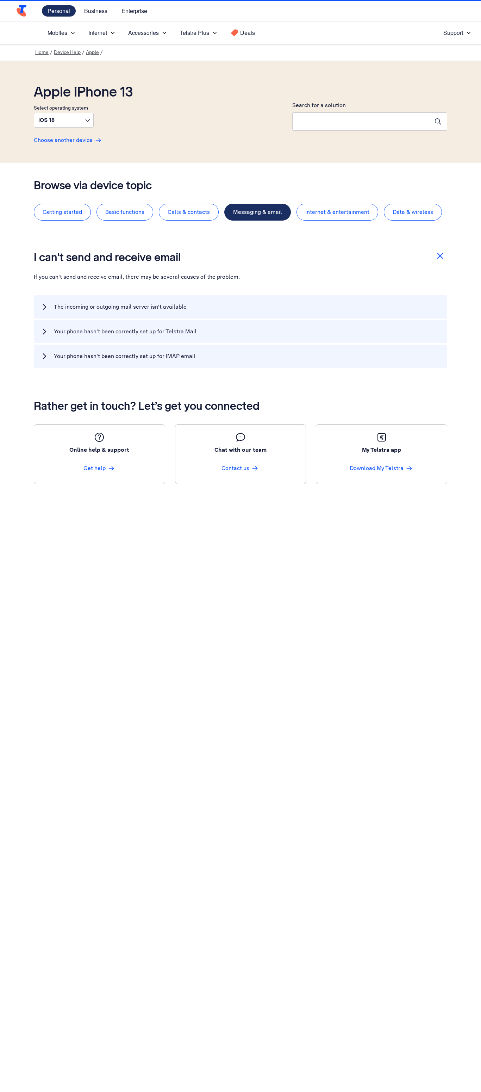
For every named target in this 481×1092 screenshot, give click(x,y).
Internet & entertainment (337, 212)
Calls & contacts (189, 212)
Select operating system (61, 108)
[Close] (440, 256)
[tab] (62, 212)
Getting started (62, 212)
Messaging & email (257, 212)
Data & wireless (413, 212)
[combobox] (361, 121)
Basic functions (124, 212)
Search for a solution (319, 105)
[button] (64, 120)
